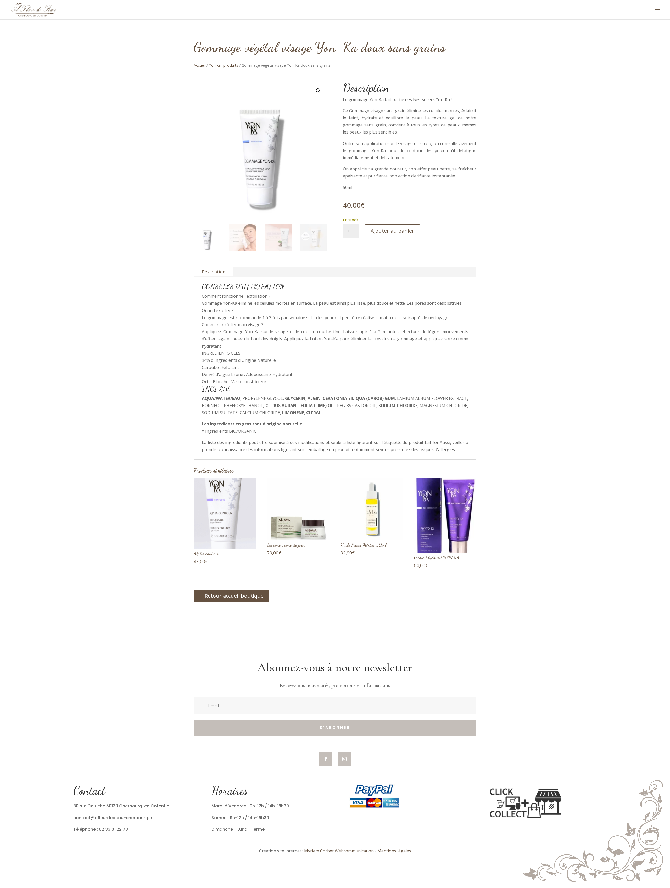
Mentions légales (394, 851)
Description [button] (366, 88)
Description (213, 272)
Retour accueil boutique (234, 595)
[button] (318, 91)
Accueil (199, 65)
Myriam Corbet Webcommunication (338, 851)
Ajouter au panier (392, 230)
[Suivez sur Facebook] (325, 759)
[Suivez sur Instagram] (344, 759)
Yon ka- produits (223, 65)
